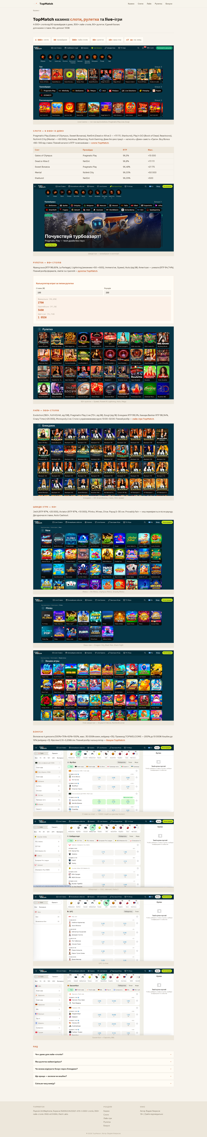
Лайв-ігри (108, 1118)
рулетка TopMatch (87, 271)
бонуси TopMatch (115, 740)
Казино (131, 4)
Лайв (149, 4)
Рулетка (158, 4)
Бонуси (169, 4)
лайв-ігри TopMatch (143, 419)
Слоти (140, 4)
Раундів (107, 288)
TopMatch (46, 3)
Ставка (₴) (40, 288)
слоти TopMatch (100, 143)
